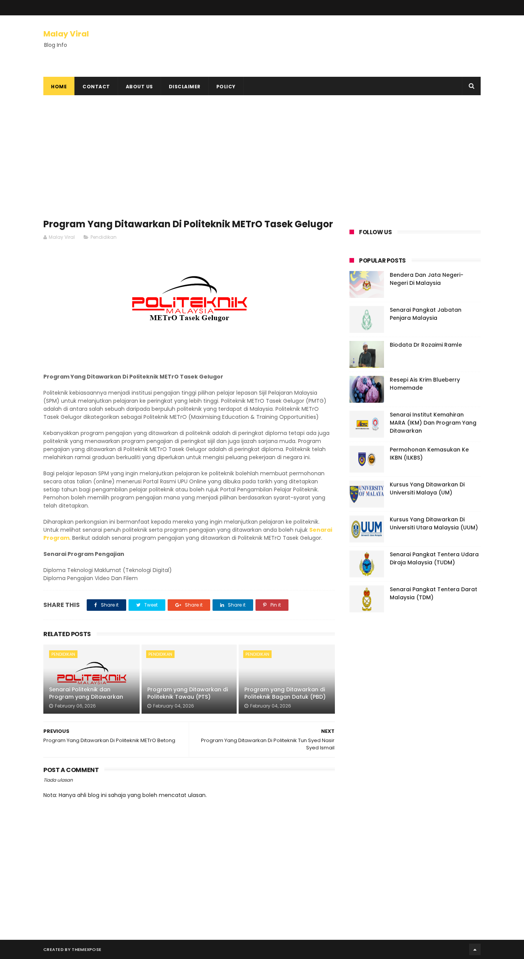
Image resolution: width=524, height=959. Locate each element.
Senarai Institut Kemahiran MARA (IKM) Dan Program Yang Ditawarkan (433, 423)
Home (59, 86)
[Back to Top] (475, 949)
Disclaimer (185, 86)
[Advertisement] (189, 160)
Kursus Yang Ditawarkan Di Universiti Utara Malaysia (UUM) (434, 523)
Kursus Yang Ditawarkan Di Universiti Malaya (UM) (427, 488)
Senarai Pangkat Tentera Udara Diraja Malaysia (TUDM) (434, 558)
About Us (139, 86)
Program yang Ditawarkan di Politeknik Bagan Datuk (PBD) (285, 693)
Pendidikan (104, 237)
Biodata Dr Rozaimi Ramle (426, 345)
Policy (226, 86)
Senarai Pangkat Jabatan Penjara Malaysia (425, 314)
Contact (96, 86)
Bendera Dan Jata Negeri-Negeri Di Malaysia (426, 279)
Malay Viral (66, 33)
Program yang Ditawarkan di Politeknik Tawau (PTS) (187, 693)
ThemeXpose (86, 949)
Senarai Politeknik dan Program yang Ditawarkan (86, 693)
